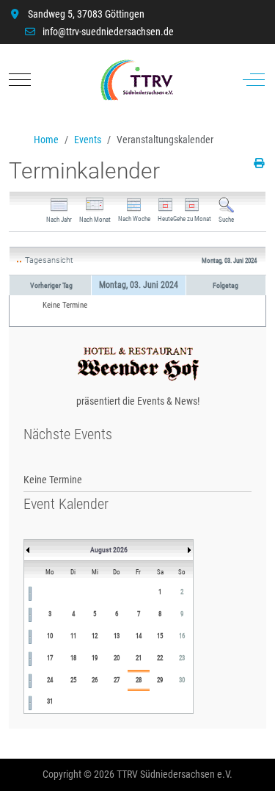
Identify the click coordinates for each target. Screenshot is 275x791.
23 (182, 658)
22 (160, 658)
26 (95, 680)
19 (95, 658)
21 (139, 658)
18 (73, 658)
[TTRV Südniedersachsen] (136, 80)
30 (182, 680)
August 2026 (109, 550)
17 (50, 658)
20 (117, 658)
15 (160, 636)
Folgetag (225, 285)
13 (117, 636)
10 (50, 636)
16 (182, 636)
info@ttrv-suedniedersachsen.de (108, 31)
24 (50, 680)
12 (95, 636)
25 (73, 680)
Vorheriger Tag (51, 285)
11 (73, 636)
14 (139, 636)
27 (117, 680)
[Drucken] (260, 163)
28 (139, 680)
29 (160, 680)
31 (50, 701)
